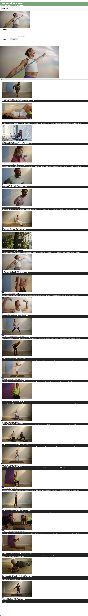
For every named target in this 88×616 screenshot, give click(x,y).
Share (14, 39)
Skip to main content (3, 0)
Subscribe (4, 39)
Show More (6, 605)
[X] (24, 41)
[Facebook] (24, 39)
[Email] (24, 43)
